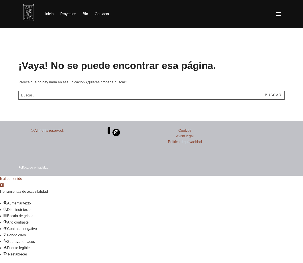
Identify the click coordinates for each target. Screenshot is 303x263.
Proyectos (68, 14)
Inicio (49, 14)
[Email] (108, 132)
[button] (2, 185)
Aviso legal (185, 136)
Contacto (102, 14)
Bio (85, 14)
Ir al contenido (11, 179)
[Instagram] (116, 132)
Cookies (184, 130)
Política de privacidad (185, 142)
